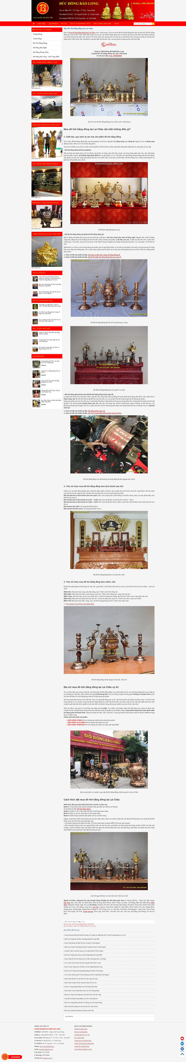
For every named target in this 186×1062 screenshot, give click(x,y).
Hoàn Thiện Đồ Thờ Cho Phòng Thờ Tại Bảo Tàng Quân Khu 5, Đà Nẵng (85, 959)
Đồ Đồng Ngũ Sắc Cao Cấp (82, 1034)
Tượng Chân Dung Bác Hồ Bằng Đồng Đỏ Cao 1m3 (50, 381)
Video (116, 23)
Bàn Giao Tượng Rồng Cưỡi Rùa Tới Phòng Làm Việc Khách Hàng (83, 1002)
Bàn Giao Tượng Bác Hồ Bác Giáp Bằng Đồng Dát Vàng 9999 (82, 939)
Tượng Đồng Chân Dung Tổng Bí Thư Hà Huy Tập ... (50, 391)
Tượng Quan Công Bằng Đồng (82, 1040)
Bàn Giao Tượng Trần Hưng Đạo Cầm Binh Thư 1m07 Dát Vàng (83, 994)
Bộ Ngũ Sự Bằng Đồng (80, 1029)
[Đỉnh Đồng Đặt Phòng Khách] (46, 216)
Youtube (182, 1040)
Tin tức (64, 23)
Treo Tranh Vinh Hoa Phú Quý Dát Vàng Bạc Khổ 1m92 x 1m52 (83, 963)
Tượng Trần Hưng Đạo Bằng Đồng (84, 1043)
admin (77, 921)
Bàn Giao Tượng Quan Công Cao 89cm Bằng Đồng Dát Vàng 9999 (83, 955)
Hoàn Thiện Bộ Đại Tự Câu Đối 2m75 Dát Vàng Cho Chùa (81, 979)
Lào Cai (95, 907)
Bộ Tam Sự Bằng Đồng (80, 1032)
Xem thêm (34, 88)
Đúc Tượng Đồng (79, 1037)
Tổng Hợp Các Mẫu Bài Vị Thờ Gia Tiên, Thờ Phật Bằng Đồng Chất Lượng (50, 305)
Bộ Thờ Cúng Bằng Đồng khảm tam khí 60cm (104, 413)
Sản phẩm (53, 23)
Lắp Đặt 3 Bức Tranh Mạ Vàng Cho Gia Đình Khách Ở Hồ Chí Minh (84, 951)
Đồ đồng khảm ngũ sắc (96, 411)
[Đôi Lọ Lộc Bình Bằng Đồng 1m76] (46, 142)
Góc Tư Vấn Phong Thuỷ (80, 23)
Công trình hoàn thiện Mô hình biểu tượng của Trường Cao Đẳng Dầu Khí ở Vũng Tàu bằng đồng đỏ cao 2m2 (95, 935)
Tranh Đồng (37, 39)
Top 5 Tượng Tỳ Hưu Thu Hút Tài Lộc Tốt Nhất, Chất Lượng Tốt (50, 320)
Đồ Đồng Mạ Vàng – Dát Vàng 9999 (46, 57)
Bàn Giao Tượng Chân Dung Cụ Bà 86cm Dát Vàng (79, 1010)
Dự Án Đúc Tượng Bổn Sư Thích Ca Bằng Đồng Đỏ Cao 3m (49, 348)
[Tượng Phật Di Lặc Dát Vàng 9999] (46, 251)
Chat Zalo (182, 1046)
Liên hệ (43, 365)
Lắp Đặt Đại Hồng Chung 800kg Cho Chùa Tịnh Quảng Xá (81, 998)
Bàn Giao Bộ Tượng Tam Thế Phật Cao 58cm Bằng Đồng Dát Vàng (83, 967)
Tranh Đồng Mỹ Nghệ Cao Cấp (83, 1049)
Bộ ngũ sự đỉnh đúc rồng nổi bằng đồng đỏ (104, 255)
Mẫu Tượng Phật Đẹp (102, 23)
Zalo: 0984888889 (115, 56)
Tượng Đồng (37, 34)
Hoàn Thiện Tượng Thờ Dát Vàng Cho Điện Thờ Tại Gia (80, 982)
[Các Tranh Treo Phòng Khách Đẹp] (46, 181)
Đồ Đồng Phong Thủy (41, 52)
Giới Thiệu (41, 23)
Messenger (182, 1051)
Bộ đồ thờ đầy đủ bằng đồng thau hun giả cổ (104, 257)
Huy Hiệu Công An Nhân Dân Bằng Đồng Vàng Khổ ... (51, 401)
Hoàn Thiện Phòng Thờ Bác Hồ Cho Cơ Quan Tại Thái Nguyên (82, 943)
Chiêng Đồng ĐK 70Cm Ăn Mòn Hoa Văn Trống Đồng (50, 361)
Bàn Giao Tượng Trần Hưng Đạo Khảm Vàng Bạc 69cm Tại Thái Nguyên (85, 947)
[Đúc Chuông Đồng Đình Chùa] (46, 107)
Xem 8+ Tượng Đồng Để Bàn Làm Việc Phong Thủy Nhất (81, 986)
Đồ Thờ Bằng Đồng (40, 43)
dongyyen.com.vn (47, 1058)
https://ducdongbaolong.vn (47, 1046)
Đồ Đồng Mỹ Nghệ (40, 48)
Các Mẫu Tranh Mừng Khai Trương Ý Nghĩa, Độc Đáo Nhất (49, 312)
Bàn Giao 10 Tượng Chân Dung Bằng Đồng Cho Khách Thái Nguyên (84, 971)
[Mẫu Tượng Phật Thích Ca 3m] (46, 75)
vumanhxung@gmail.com (46, 1049)
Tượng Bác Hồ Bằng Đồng (81, 1046)
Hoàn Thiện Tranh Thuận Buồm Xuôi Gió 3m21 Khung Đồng (82, 990)
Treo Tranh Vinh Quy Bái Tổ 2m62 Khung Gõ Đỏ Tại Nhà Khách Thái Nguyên (87, 975)
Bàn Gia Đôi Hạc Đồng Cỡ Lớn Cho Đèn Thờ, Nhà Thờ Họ (81, 1006)
